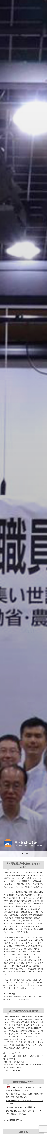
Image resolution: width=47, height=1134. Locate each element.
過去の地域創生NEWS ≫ (13, 1120)
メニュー (25, 853)
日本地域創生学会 (26, 842)
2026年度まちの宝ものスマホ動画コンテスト (23, 1107)
